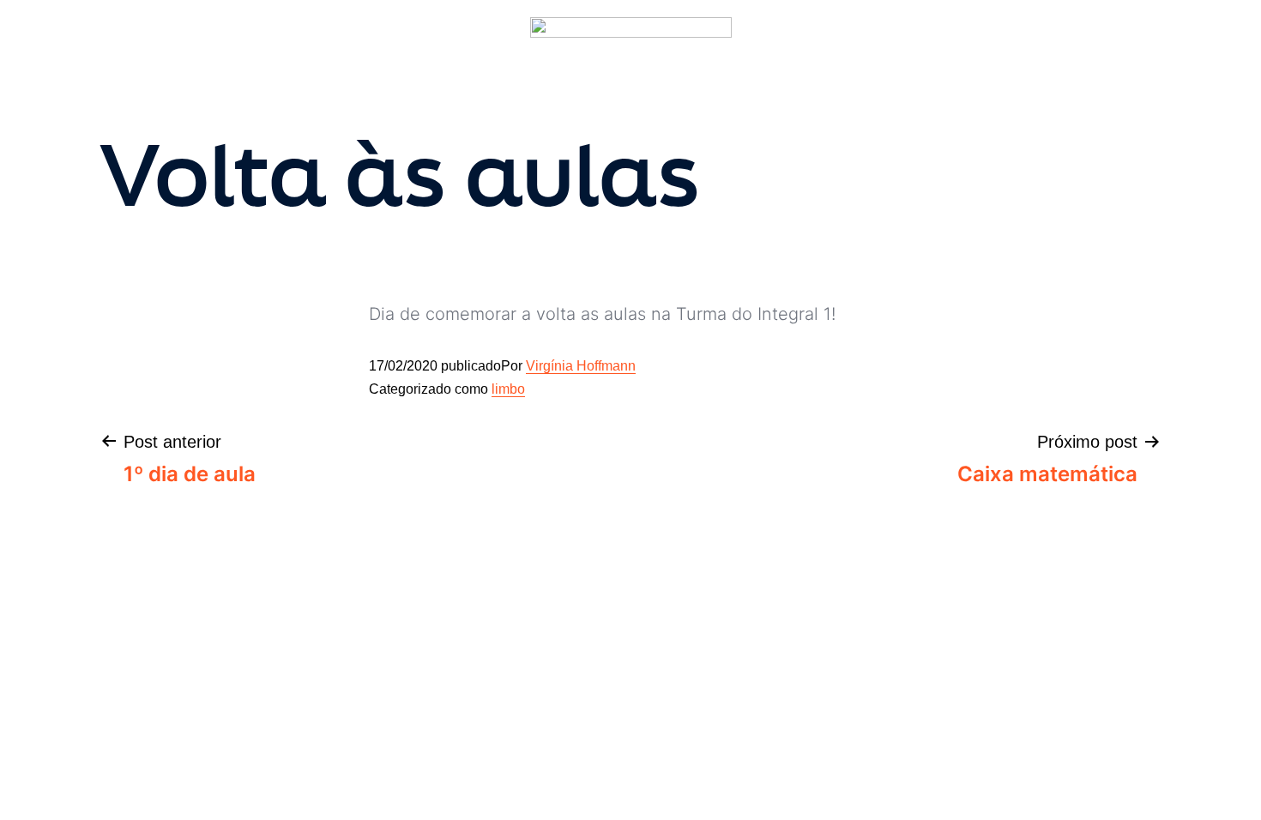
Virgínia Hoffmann (581, 366)
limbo (508, 389)
